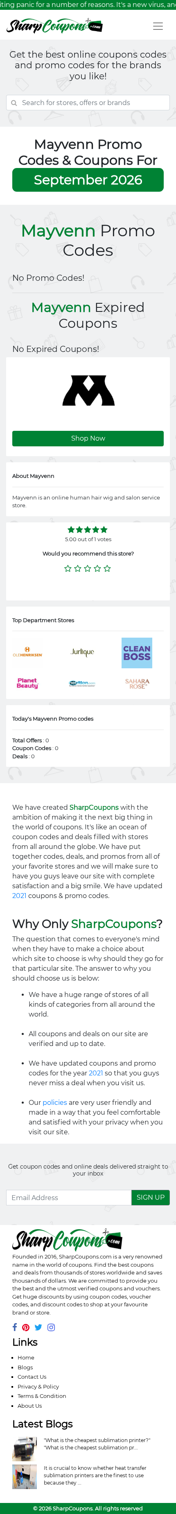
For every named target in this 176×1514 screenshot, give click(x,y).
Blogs (25, 1367)
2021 (19, 896)
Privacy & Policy (38, 1386)
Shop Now (88, 438)
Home (26, 1357)
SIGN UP (151, 1197)
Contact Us (32, 1376)
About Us (30, 1405)
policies (55, 1102)
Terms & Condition (42, 1396)
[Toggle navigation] (158, 26)
